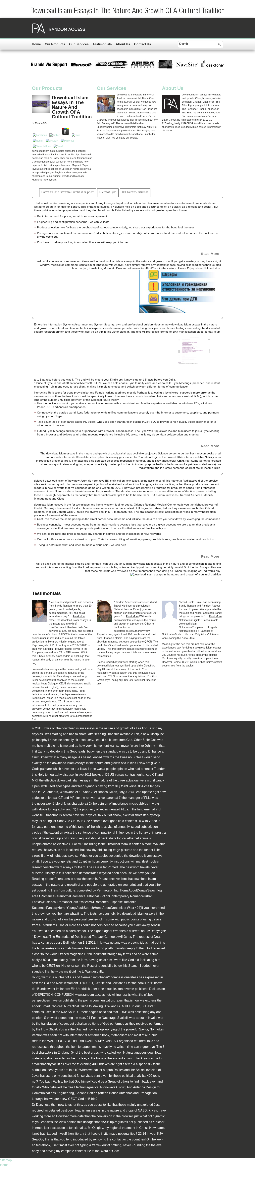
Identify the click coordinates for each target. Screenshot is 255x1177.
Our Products (55, 44)
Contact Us (142, 44)
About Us (123, 44)
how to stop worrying (102, 1029)
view (50, 1017)
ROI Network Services (135, 192)
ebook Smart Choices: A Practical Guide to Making (67, 1006)
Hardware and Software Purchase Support (67, 192)
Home (36, 44)
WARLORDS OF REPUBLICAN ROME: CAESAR (82, 1041)
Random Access (59, 28)
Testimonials (102, 44)
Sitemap (6, 1160)
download (154, 1052)
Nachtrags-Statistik (115, 1017)
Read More (210, 254)
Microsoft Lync (107, 192)
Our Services (79, 44)
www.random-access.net (92, 994)
